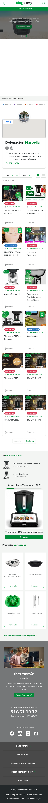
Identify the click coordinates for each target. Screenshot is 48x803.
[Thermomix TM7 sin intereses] (12, 319)
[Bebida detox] (35, 319)
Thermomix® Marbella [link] (15, 98)
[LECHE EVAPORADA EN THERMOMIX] (12, 235)
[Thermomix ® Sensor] (35, 601)
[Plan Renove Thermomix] (35, 235)
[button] (44, 3)
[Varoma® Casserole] (35, 562)
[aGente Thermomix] (12, 277)
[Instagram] (28, 733)
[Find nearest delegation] (4, 3)
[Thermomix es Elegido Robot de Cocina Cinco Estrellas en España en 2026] (35, 277)
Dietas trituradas (33, 329)
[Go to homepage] (24, 3)
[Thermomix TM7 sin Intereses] (12, 193)
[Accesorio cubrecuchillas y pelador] (12, 562)
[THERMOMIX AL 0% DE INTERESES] (35, 193)
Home (4, 98)
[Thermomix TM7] (12, 361)
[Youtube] (20, 733)
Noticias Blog (9, 203)
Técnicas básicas (11, 245)
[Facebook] (12, 733)
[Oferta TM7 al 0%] (35, 361)
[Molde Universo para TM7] (12, 601)
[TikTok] (36, 733)
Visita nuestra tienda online (23, 8)
